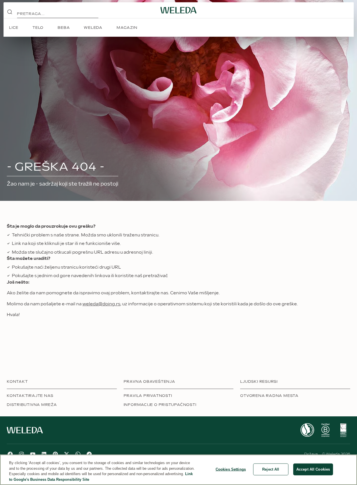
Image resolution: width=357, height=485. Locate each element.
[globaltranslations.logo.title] (179, 10)
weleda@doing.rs (101, 304)
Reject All (270, 469)
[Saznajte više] (307, 430)
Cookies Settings (231, 469)
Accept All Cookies (313, 469)
